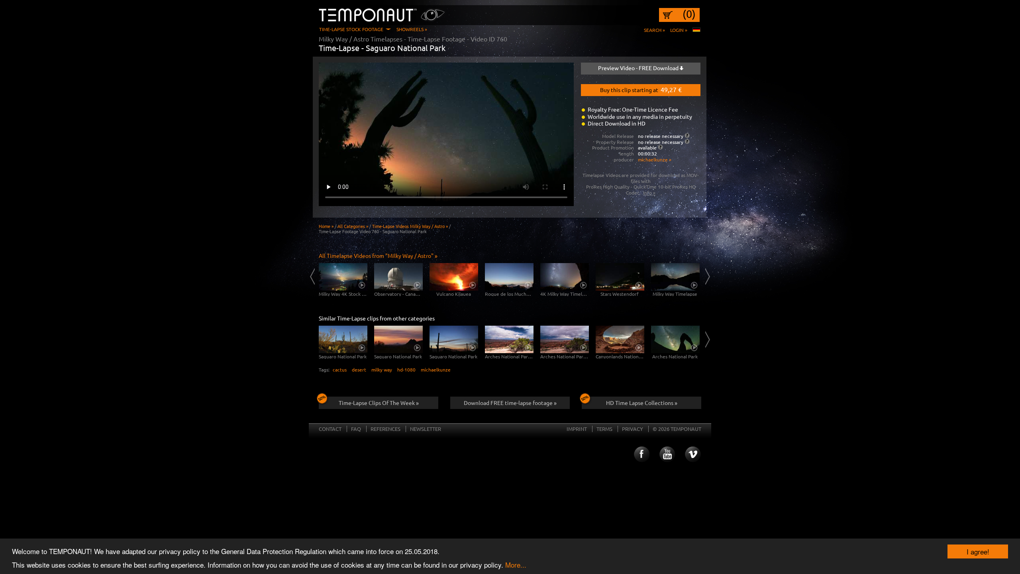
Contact (330, 428)
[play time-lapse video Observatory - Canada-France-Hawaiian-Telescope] (398, 277)
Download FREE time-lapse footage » (510, 402)
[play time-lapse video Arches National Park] (675, 339)
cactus (340, 369)
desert (359, 369)
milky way (381, 369)
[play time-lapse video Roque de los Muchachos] (509, 277)
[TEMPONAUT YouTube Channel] (667, 454)
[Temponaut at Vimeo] (693, 454)
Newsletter (425, 428)
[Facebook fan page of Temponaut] (641, 454)
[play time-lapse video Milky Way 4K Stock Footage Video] (343, 277)
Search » (654, 30)
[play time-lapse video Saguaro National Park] (343, 339)
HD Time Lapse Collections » (641, 402)
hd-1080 (406, 369)
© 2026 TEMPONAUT (677, 428)
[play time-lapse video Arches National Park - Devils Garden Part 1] (509, 339)
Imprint (577, 428)
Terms (604, 428)
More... (515, 565)
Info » (649, 192)
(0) (689, 14)
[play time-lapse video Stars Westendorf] (620, 277)
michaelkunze (436, 369)
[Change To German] (696, 30)
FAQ (356, 428)
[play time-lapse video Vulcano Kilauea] (454, 277)
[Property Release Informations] (687, 141)
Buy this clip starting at (641, 89)
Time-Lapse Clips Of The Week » (379, 402)
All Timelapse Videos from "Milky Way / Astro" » (378, 255)
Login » (678, 30)
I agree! (978, 551)
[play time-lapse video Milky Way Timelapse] (675, 277)
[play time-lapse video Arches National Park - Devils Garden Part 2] (564, 339)
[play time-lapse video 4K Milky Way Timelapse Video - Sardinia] (564, 277)
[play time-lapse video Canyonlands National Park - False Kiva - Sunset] (620, 339)
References (385, 428)
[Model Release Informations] (687, 135)
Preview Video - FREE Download (639, 67)
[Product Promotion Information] (660, 147)
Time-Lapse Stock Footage (351, 29)
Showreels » (411, 29)
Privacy (632, 428)
